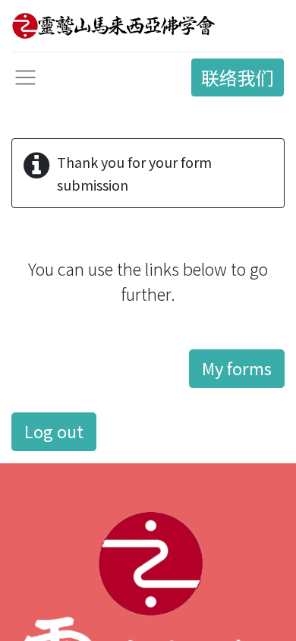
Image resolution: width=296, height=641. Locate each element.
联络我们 (237, 77)
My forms (237, 368)
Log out (53, 431)
